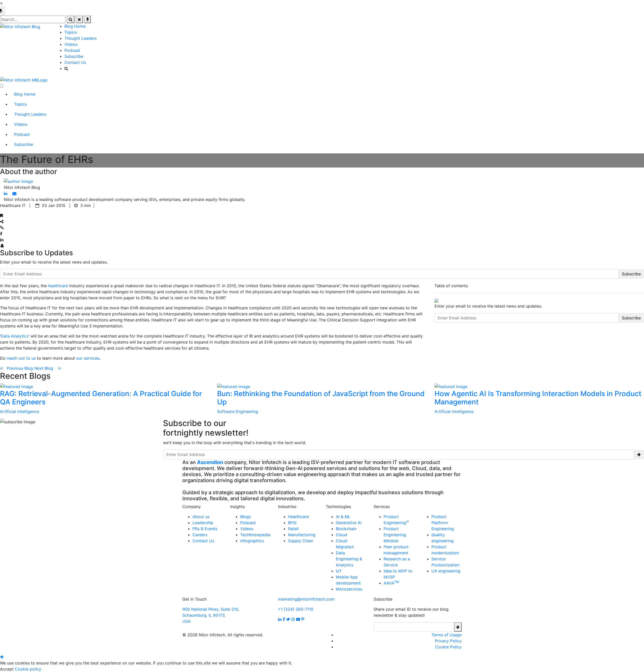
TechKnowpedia (255, 534)
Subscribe (73, 56)
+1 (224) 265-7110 (295, 609)
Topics (70, 32)
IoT (339, 570)
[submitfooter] (458, 627)
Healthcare (298, 516)
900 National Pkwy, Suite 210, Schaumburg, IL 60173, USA (210, 615)
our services (87, 358)
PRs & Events (204, 528)
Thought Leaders (80, 38)
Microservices (349, 589)
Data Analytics (14, 336)
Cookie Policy (448, 646)
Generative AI (348, 522)
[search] (70, 19)
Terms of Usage (446, 634)
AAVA (391, 582)
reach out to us (21, 358)
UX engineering (445, 570)
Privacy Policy (448, 640)
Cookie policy (28, 668)
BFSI (292, 522)
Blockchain (346, 528)
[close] (79, 19)
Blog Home (75, 26)
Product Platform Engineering (442, 522)
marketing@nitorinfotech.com (306, 599)
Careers (199, 534)
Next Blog (46, 368)
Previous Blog (18, 368)
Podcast (72, 50)
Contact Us (75, 62)
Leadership (202, 522)
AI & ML (343, 516)
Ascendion (210, 462)
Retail (293, 528)
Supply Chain (300, 540)
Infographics (252, 540)
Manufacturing (301, 534)
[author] (18, 180)
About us (201, 516)
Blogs (245, 516)
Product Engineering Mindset (395, 534)
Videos (70, 44)
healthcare (58, 285)
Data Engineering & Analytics (349, 558)
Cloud (341, 534)
